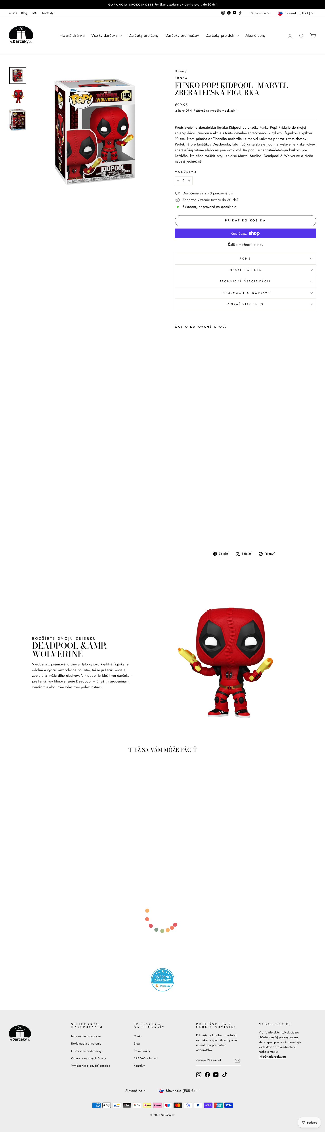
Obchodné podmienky (86, 1051)
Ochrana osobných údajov (89, 1058)
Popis (245, 258)
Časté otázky (142, 1051)
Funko (181, 78)
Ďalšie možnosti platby (245, 244)
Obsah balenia (246, 270)
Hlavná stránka (72, 35)
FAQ (35, 13)
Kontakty (47, 13)
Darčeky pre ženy (143, 35)
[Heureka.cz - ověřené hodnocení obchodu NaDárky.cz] (162, 979)
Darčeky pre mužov (182, 35)
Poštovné (199, 110)
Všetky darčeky (105, 35)
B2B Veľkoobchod (146, 1058)
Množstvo (186, 172)
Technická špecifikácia (245, 281)
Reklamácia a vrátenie (86, 1043)
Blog (24, 13)
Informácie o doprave (245, 293)
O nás (13, 13)
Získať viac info (245, 304)
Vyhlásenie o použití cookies (90, 1065)
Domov (179, 71)
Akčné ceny (255, 35)
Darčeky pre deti (221, 35)
